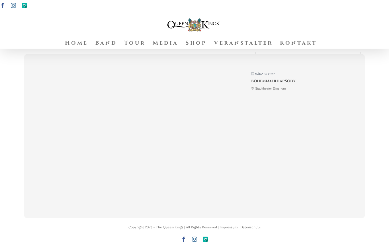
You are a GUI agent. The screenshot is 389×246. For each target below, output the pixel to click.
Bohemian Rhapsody (273, 81)
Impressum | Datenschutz (240, 227)
